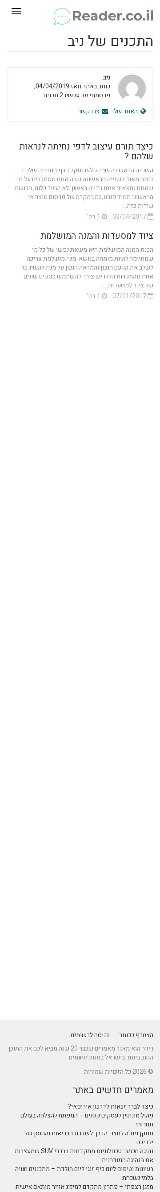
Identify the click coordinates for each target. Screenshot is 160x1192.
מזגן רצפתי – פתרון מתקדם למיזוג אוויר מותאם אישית (84, 1187)
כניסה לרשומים (90, 1035)
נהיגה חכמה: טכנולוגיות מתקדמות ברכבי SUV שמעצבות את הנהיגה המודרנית (84, 1155)
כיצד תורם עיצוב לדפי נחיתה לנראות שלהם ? (86, 151)
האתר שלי (125, 111)
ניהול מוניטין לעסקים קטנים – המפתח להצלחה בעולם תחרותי (86, 1120)
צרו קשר (89, 111)
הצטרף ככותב (136, 1035)
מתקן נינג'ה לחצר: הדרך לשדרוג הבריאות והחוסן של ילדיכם (88, 1138)
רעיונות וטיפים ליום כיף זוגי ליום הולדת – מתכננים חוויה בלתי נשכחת (84, 1173)
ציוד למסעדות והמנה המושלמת (96, 235)
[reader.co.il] (80, 11)
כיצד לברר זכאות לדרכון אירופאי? (110, 1106)
